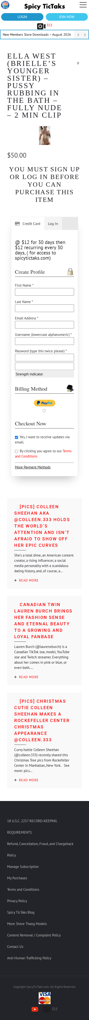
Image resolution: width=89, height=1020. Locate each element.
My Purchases (17, 878)
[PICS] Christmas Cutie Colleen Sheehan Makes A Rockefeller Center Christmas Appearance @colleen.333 (42, 720)
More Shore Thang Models (27, 923)
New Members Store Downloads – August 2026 (37, 34)
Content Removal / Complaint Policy (34, 935)
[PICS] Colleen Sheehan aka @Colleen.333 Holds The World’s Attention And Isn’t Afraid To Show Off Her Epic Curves (42, 526)
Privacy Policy (17, 901)
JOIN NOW (66, 17)
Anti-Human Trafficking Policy (29, 958)
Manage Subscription (23, 866)
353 (49, 25)
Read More (29, 580)
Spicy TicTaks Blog (20, 912)
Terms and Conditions (23, 889)
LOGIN (22, 17)
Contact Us (15, 946)
